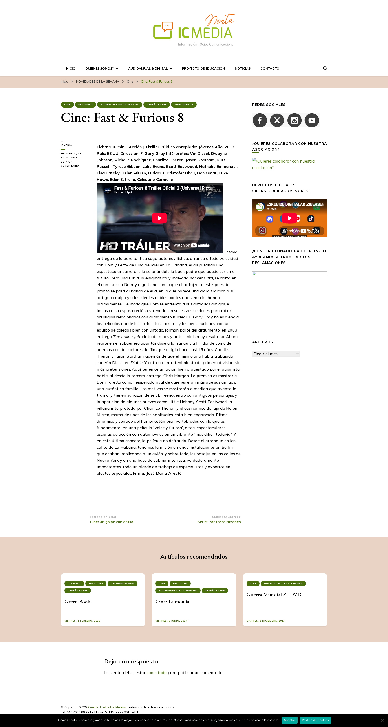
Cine (67, 104)
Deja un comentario (75, 164)
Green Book (77, 601)
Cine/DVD (74, 583)
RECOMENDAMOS (122, 583)
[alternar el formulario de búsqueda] (325, 68)
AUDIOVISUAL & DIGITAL (148, 68)
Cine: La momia (172, 601)
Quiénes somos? (99, 68)
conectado (157, 672)
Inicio (70, 68)
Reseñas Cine (157, 104)
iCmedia (66, 145)
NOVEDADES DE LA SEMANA (120, 104)
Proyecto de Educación (203, 68)
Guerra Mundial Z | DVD (274, 594)
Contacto (269, 68)
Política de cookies (315, 720)
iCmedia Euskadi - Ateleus (107, 707)
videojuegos (183, 104)
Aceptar (289, 720)
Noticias (243, 68)
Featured (85, 104)
